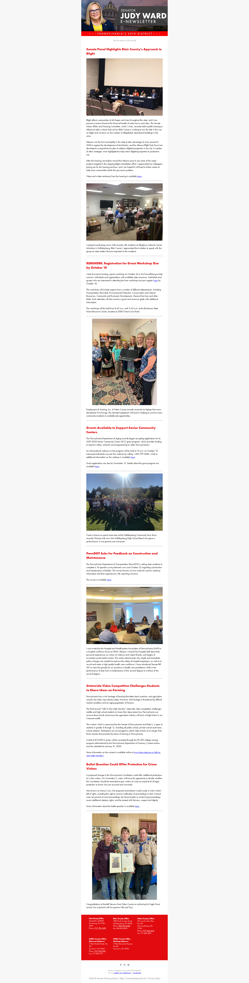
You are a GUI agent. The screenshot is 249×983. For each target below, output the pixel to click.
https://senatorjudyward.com (133, 978)
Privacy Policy (154, 978)
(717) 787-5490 (100, 928)
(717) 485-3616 (148, 931)
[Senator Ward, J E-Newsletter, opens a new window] (124, 18)
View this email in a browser (123, 40)
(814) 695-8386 (124, 926)
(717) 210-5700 (99, 951)
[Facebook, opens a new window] (121, 966)
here (139, 176)
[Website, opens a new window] (128, 966)
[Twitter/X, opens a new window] (125, 966)
